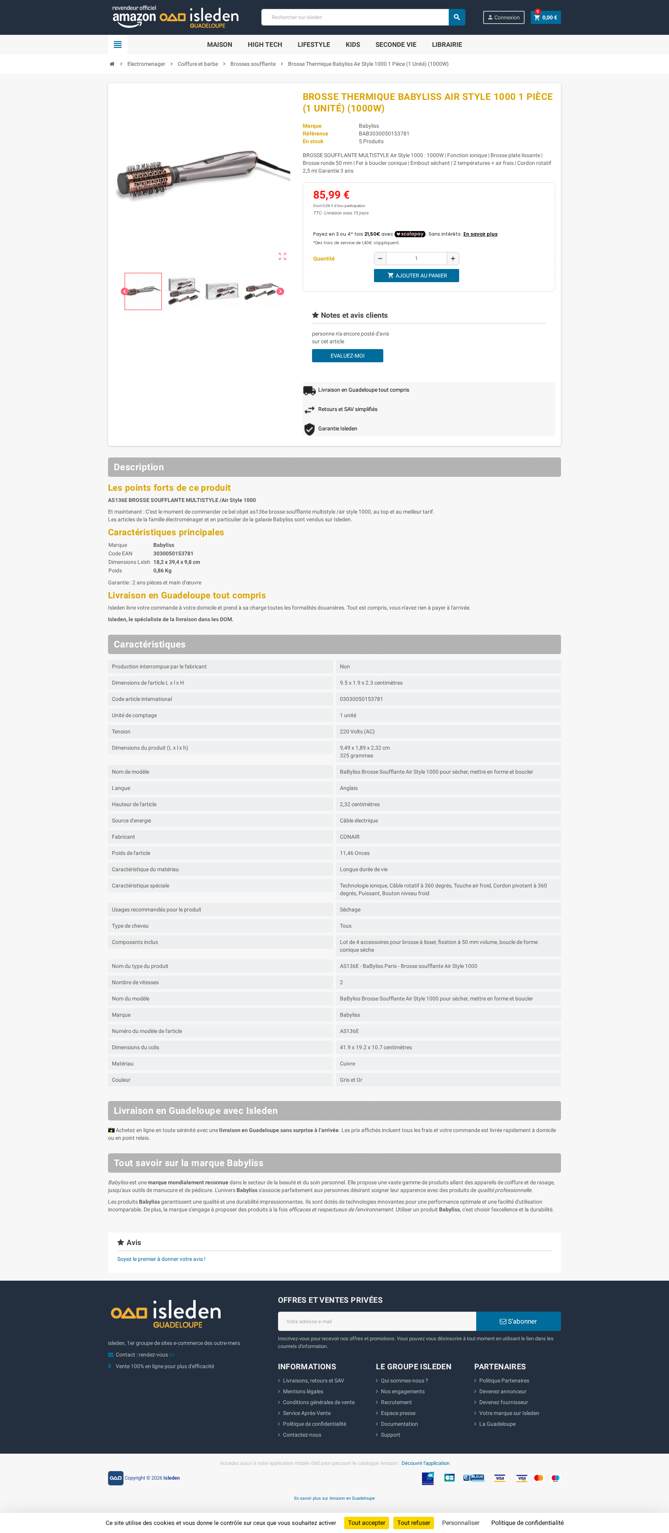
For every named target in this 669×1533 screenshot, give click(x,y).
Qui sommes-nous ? (404, 1380)
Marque (312, 126)
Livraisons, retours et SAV (313, 1380)
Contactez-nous (302, 1435)
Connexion (503, 17)
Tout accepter (366, 1522)
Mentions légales (303, 1391)
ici (171, 1354)
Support (390, 1435)
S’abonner (521, 1321)
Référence (315, 133)
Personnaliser (460, 1522)
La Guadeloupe (497, 1424)
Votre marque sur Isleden (509, 1413)
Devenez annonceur (503, 1391)
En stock (313, 141)
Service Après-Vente (307, 1413)
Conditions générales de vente (319, 1402)
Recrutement (396, 1402)
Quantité (324, 258)
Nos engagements (403, 1391)
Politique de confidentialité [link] (527, 1522)
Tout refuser (413, 1522)
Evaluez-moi (348, 356)
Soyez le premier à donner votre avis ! (161, 1259)
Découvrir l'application (425, 1463)
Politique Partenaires (504, 1380)
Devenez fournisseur (503, 1402)
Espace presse (398, 1413)
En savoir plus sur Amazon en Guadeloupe (334, 1498)
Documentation (399, 1424)
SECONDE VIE (396, 44)
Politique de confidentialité (314, 1424)
